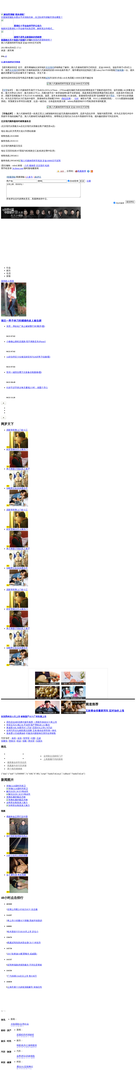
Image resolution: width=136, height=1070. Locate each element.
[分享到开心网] (92, 171)
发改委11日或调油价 (16, 733)
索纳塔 (32, 165)
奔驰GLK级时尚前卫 (16, 786)
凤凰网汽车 (6, 40)
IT (32, 1066)
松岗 (47, 165)
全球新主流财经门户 (53, 756)
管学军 (26, 738)
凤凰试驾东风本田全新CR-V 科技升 (24, 943)
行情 (22, 40)
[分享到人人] (88, 171)
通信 (19, 1066)
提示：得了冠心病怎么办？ (73, 684)
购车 (16, 40)
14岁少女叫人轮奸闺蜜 (17, 855)
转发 (18, 62)
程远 (19, 741)
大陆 (13, 1024)
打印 (15, 62)
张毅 (24, 741)
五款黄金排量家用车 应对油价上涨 (105, 710)
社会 (27, 1024)
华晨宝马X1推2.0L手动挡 (18, 725)
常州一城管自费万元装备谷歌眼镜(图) (24, 372)
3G (22, 1066)
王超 (39, 738)
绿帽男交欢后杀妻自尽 (17, 488)
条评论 (10, 62)
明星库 (34, 1045)
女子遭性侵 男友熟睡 (16, 875)
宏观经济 (21, 1035)
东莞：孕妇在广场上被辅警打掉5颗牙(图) (25, 326)
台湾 (22, 1024)
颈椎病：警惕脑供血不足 (73, 698)
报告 (33, 1056)
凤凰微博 (81, 171)
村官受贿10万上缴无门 (17, 449)
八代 (26, 165)
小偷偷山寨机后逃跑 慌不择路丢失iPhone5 (26, 341)
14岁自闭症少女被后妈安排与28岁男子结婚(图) (28, 357)
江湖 (28, 1045)
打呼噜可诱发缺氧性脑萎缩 (73, 713)
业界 (19, 1056)
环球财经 (30, 1035)
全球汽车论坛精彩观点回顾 (19, 730)
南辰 (14, 738)
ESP (76, 98)
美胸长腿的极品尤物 (16, 797)
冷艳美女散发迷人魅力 (17, 802)
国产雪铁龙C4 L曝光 (40, 725)
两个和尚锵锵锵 (14, 769)
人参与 (4, 62)
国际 (17, 1024)
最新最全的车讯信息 (16, 762)
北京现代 (40, 165)
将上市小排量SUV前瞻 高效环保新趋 (24, 920)
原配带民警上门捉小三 (17, 430)
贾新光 (12, 741)
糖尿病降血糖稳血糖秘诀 (47, 684)
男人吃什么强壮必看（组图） (47, 698)
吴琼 (19, 738)
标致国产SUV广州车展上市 (33, 716)
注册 (89, 181)
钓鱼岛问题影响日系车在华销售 (41, 733)
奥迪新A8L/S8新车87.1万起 (19, 728)
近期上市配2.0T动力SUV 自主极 (22, 909)
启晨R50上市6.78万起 (42, 728)
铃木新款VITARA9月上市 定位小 (22, 931)
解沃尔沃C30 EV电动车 (17, 791)
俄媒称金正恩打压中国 (17, 816)
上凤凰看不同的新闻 (53, 759)
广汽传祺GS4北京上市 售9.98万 (22, 976)
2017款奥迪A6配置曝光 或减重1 (22, 954)
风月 (23, 1045)
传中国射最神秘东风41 (17, 836)
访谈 (28, 1056)
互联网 (27, 1066)
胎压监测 (66, 98)
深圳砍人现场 (7, 281)
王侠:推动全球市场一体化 (44, 730)
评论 (23, 1056)
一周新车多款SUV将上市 (45, 722)
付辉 (33, 738)
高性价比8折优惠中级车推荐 (19, 722)
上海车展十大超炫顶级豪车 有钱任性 (24, 987)
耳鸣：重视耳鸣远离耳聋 (47, 713)
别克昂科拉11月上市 (10, 716)
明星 (19, 1045)
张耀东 (4, 741)
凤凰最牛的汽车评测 (16, 765)
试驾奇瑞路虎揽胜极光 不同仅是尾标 (24, 965)
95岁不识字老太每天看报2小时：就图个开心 (27, 387)
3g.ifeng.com (17, 168)
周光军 (31, 741)
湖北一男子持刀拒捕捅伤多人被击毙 (21, 320)
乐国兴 (39, 741)
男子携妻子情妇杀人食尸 (18, 469)
